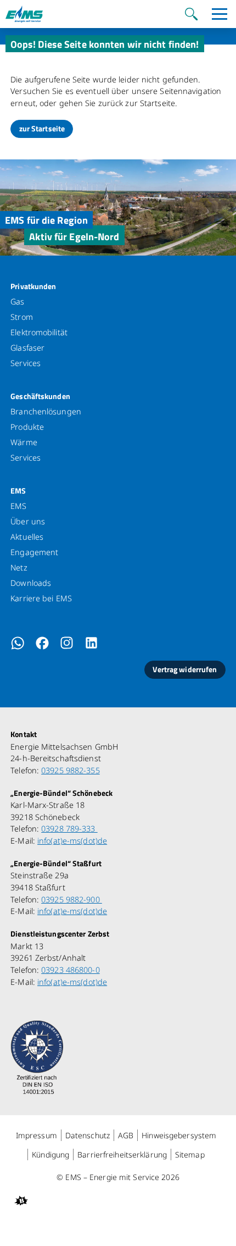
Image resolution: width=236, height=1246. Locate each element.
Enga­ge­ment (34, 552)
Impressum (36, 1135)
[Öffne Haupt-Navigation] (220, 14)
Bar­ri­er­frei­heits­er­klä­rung (122, 1154)
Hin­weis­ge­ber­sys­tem (179, 1135)
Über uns (27, 521)
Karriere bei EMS (41, 598)
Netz (18, 567)
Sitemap (190, 1154)
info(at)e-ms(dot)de (72, 840)
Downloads (30, 583)
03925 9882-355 (70, 770)
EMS (18, 491)
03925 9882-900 (71, 899)
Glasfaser (27, 347)
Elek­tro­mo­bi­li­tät (39, 332)
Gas (17, 301)
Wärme (23, 442)
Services (25, 363)
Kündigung (50, 1154)
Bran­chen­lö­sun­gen (45, 411)
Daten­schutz (87, 1135)
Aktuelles (26, 536)
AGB (125, 1135)
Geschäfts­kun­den (40, 396)
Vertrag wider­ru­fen (185, 669)
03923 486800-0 (70, 970)
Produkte (27, 427)
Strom (21, 317)
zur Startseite (42, 129)
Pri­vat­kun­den (33, 286)
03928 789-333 (69, 828)
